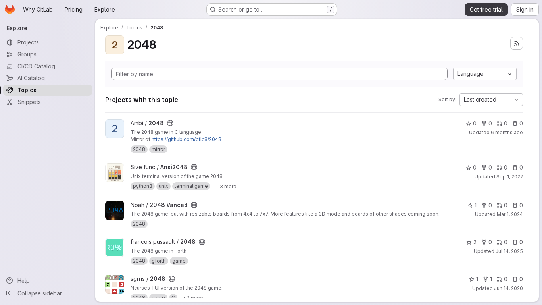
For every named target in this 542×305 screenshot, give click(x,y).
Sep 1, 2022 (509, 177)
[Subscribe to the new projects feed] (516, 43)
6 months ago (507, 132)
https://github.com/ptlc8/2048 (186, 139)
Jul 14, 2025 (509, 251)
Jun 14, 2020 (508, 288)
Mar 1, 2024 (510, 214)
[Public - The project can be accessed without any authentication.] (170, 123)
